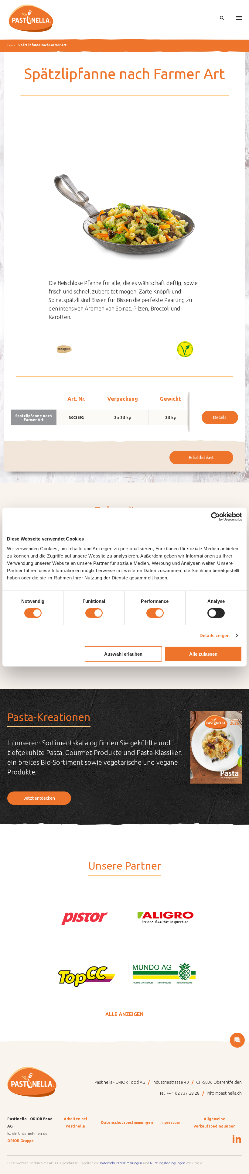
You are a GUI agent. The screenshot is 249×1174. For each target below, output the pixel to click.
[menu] (239, 18)
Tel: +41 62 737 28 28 (179, 1093)
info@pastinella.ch (224, 1093)
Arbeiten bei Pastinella (75, 1122)
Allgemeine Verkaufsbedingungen (214, 1122)
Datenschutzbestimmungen (127, 1122)
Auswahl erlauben (123, 653)
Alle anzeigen (124, 1014)
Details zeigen (215, 635)
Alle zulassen (203, 653)
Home (11, 45)
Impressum (170, 1122)
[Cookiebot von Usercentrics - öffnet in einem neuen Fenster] (215, 516)
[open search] (222, 18)
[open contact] (237, 1040)
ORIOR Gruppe (20, 1141)
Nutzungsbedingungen (167, 1163)
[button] (64, 349)
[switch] (94, 613)
